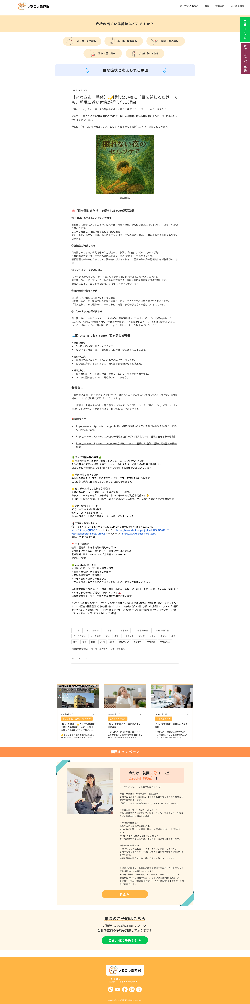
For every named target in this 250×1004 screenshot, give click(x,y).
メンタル (138, 641)
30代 (102, 641)
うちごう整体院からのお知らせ (77, 718)
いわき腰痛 (95, 636)
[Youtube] (118, 989)
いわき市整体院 (162, 630)
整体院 (141, 636)
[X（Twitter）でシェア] (80, 658)
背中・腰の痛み (118, 648)
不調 (116, 636)
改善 (84, 641)
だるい (152, 636)
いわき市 (107, 630)
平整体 (163, 636)
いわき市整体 (122, 630)
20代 (112, 641)
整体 (107, 636)
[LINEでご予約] (245, 29)
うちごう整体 (79, 636)
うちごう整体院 (91, 630)
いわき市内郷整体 (142, 630)
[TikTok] (110, 989)
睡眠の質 (151, 641)
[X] (139, 989)
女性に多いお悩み (80, 648)
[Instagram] (132, 989)
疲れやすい (124, 641)
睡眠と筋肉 (165, 641)
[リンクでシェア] (87, 658)
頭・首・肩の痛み (99, 648)
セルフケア (128, 636)
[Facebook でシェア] (72, 658)
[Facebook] (125, 989)
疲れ (75, 641)
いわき (76, 630)
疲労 (173, 636)
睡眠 (93, 641)
